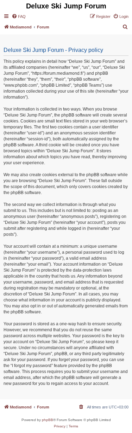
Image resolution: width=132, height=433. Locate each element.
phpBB (47, 420)
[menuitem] (19, 16)
